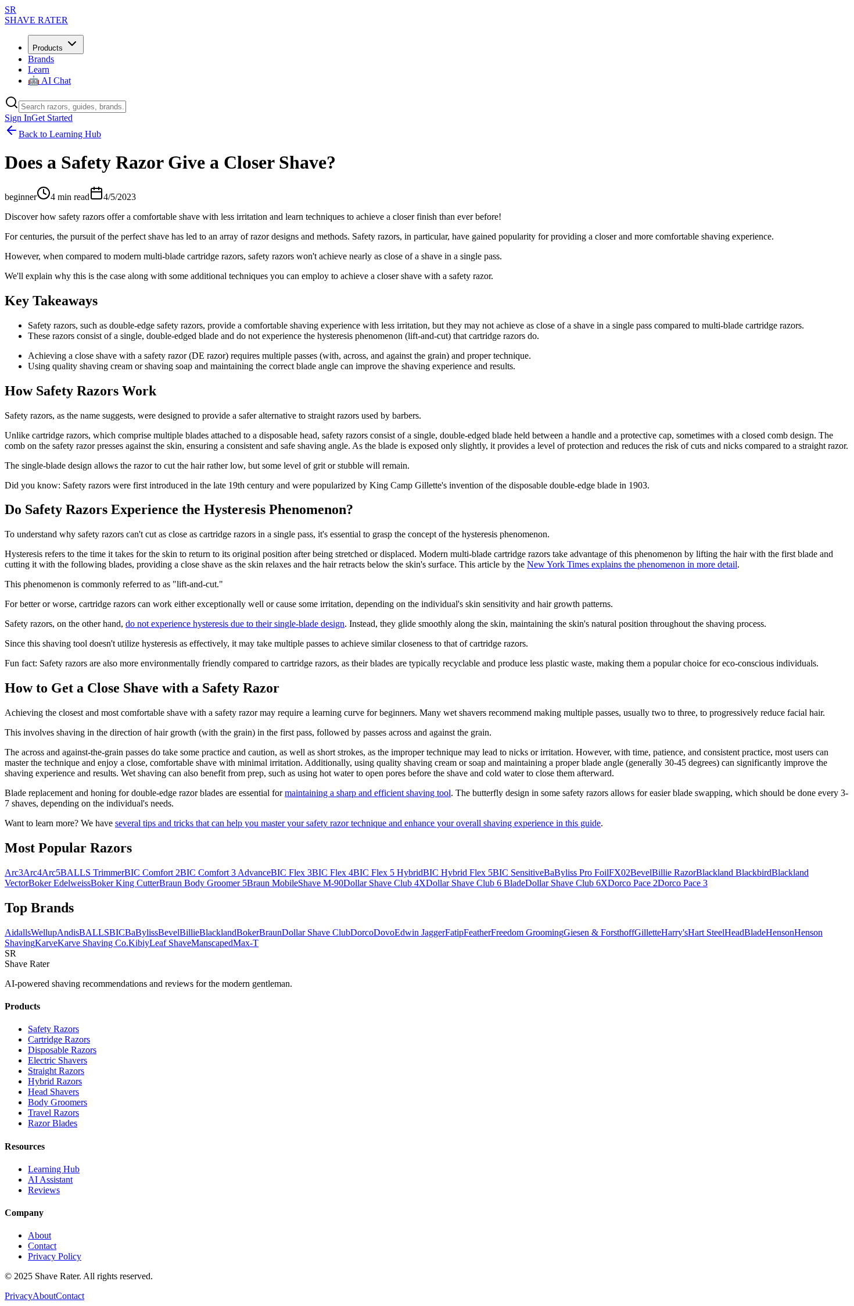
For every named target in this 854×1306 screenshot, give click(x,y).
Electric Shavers (57, 1060)
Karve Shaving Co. (93, 943)
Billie (189, 932)
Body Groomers (57, 1102)
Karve (46, 943)
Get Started (52, 118)
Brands (41, 59)
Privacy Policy (54, 1256)
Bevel (641, 872)
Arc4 (32, 872)
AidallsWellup (31, 932)
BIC (117, 932)
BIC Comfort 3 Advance (225, 872)
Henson (780, 932)
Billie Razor (674, 872)
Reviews (44, 1190)
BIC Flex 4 (332, 872)
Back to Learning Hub (60, 134)
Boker (247, 932)
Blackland (217, 932)
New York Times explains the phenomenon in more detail (632, 564)
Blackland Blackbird (734, 872)
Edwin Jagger (419, 932)
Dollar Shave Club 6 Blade (475, 883)
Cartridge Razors (59, 1039)
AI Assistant (50, 1179)
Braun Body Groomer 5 (203, 883)
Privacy (19, 1296)
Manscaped (212, 943)
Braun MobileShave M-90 (295, 883)
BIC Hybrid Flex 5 (458, 872)
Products (48, 48)
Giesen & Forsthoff (599, 932)
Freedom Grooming (527, 932)
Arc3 (14, 872)
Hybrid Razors (55, 1081)
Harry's (674, 932)
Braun (270, 932)
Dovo (384, 932)
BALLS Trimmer (92, 872)
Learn (38, 69)
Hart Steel (706, 932)
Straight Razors (56, 1071)
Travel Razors (53, 1113)
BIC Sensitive (518, 872)
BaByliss (141, 932)
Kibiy (138, 943)
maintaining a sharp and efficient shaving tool (368, 793)
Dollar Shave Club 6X (566, 883)
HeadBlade (745, 932)
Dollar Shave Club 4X (384, 883)
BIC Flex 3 (291, 872)
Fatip (454, 932)
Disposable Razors (62, 1050)
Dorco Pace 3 (683, 883)
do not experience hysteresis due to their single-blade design (235, 624)
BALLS (94, 932)
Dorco (362, 932)
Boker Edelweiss (59, 883)
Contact (42, 1246)
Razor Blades (52, 1123)
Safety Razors (53, 1029)
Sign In (18, 118)
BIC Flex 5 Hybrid (388, 872)
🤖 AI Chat (49, 80)
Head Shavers (53, 1092)
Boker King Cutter (125, 883)
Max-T (246, 943)
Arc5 (51, 872)
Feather (477, 932)
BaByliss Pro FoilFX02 (587, 872)
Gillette (647, 932)
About (39, 1235)
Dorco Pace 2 (633, 883)
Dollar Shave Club (316, 932)
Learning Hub (54, 1169)
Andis (68, 932)
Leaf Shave (170, 943)
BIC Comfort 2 (152, 872)
